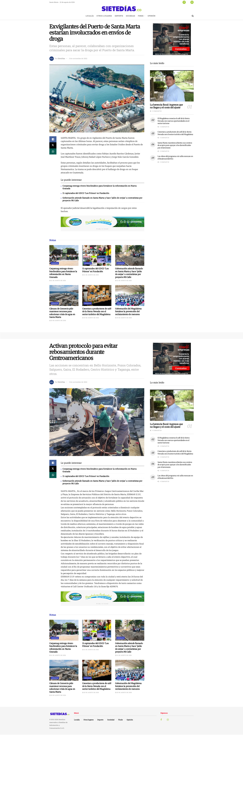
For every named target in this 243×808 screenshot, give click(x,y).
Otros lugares (104, 16)
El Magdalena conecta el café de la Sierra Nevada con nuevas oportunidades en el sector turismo (174, 121)
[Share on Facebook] (52, 139)
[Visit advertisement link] (102, 222)
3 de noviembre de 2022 (78, 58)
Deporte (119, 16)
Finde (141, 16)
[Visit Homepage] (121, 8)
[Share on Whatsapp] (52, 151)
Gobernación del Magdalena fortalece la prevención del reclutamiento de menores (128, 311)
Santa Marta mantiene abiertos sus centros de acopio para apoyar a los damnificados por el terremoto (175, 145)
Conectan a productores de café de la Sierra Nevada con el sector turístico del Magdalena (96, 311)
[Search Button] (193, 16)
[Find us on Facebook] (184, 2)
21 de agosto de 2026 (58, 280)
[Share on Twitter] (52, 145)
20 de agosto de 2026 (58, 320)
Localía (90, 16)
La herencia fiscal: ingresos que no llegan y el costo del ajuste (166, 106)
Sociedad (130, 16)
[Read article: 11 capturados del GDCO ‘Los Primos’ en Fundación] (96, 255)
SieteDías (61, 58)
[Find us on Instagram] (192, 2)
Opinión (151, 16)
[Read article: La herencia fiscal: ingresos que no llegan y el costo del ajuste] (172, 85)
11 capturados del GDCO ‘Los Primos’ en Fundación (86, 193)
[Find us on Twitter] (188, 2)
